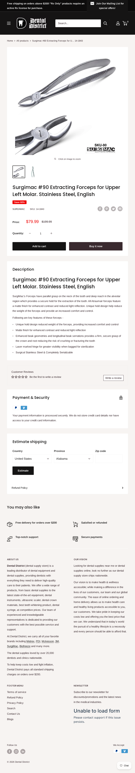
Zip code (100, 450)
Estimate (23, 470)
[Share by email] (120, 208)
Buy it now (95, 246)
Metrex (30, 641)
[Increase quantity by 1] (51, 233)
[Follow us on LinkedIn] (22, 751)
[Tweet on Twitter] (113, 208)
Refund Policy (20, 487)
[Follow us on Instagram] (16, 751)
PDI (38, 641)
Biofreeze (25, 646)
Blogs (10, 719)
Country (17, 450)
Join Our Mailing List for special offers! (110, 5)
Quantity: (18, 233)
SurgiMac (18, 209)
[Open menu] (9, 23)
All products (23, 40)
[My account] (118, 23)
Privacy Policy (15, 702)
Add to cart (39, 246)
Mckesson (48, 641)
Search (11, 708)
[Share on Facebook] (100, 208)
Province (59, 450)
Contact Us (13, 713)
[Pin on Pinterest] (106, 208)
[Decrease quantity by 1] (30, 233)
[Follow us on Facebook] (9, 751)
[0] (125, 23)
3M (57, 641)
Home (10, 40)
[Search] (105, 23)
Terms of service (16, 691)
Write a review (113, 377)
